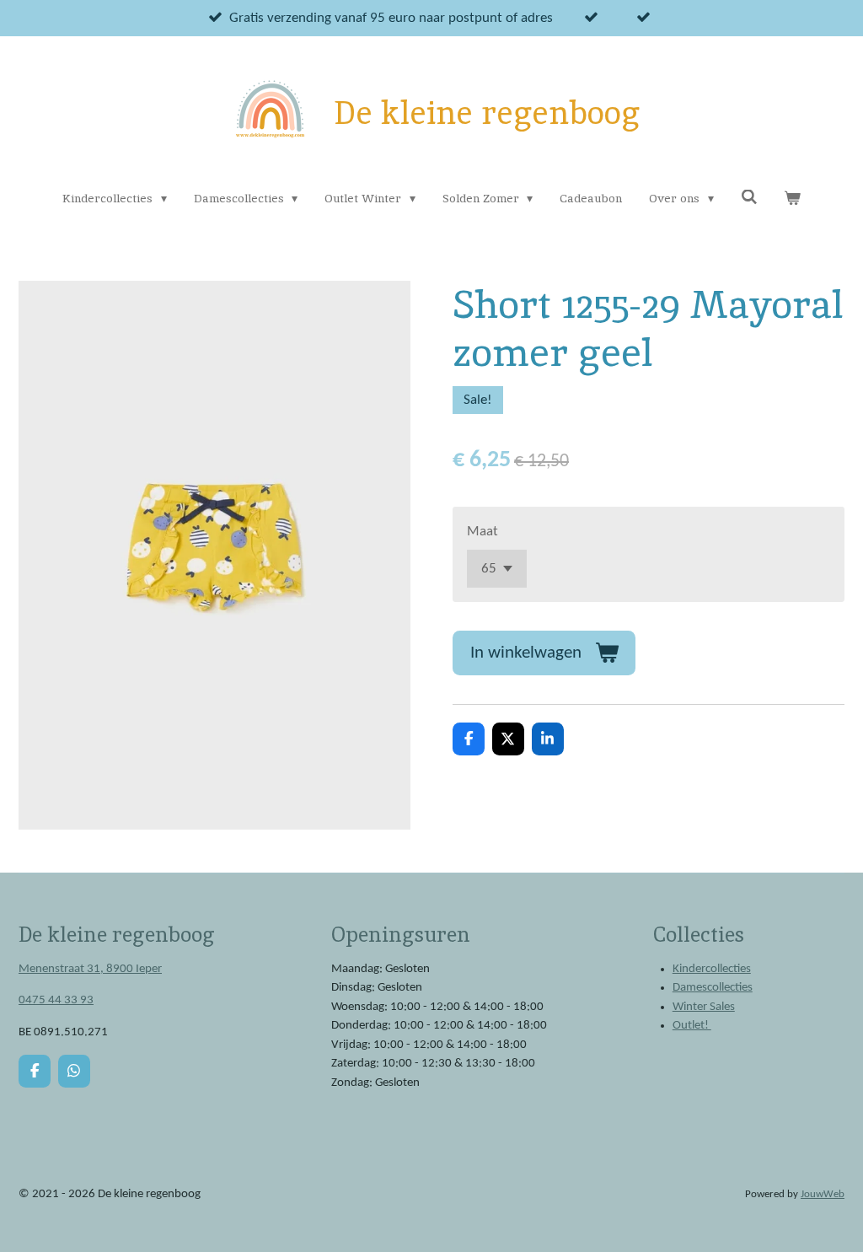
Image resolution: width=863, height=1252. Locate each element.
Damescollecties (713, 987)
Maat (482, 531)
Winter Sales (704, 1007)
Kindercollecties (712, 969)
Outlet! (692, 1025)
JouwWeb (822, 1195)
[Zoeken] (749, 197)
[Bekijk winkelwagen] (792, 198)
